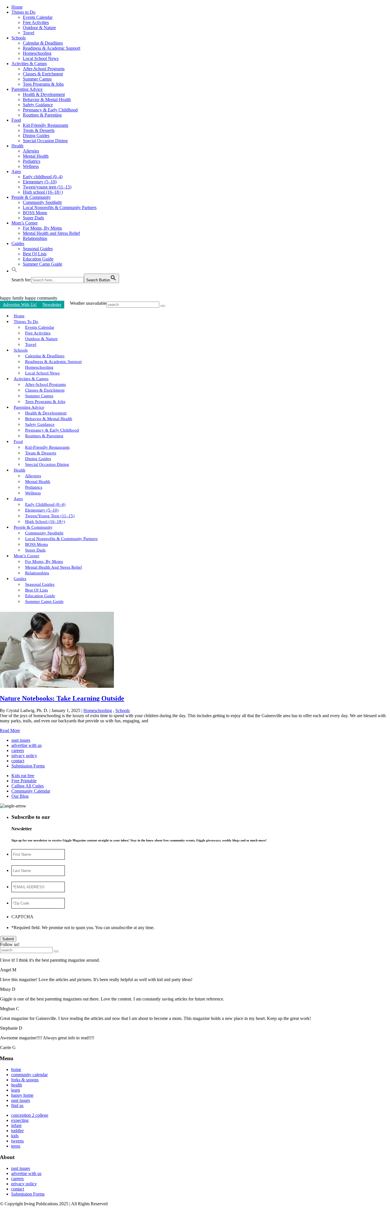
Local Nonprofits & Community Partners (60, 207)
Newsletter (52, 304)
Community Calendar (30, 791)
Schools (18, 37)
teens (15, 1146)
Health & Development (44, 94)
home (16, 1069)
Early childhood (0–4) (43, 176)
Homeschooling (37, 53)
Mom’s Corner (24, 222)
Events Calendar (38, 17)
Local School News (41, 58)
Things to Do (23, 12)
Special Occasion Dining (45, 140)
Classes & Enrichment (43, 73)
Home (17, 7)
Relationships (35, 238)
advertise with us (26, 745)
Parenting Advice (27, 89)
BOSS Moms (35, 212)
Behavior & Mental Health (47, 99)
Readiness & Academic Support (51, 48)
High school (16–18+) (43, 192)
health (16, 1084)
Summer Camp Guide (42, 264)
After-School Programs (44, 68)
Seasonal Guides (38, 248)
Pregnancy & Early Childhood (50, 109)
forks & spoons (25, 1079)
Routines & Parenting (42, 115)
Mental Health (36, 156)
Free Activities (36, 22)
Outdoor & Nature (39, 27)
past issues (20, 740)
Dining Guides (36, 135)
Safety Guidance (38, 104)
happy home (22, 1095)
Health (17, 145)
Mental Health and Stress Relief (51, 233)
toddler (17, 1130)
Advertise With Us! (20, 304)
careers (17, 750)
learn (15, 1090)
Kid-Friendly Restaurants (45, 125)
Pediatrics (31, 161)
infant (16, 1125)
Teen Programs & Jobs (43, 84)
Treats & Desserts (39, 130)
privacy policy (24, 755)
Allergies (31, 151)
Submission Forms (28, 765)
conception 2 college (29, 1115)
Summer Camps (37, 79)
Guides (17, 243)
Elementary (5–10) (40, 181)
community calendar (29, 1074)
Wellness (31, 166)
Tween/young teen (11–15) (47, 187)
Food (16, 120)
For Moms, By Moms (42, 228)
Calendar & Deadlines (43, 43)
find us (17, 1105)
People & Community (31, 197)
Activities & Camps (29, 63)
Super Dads (33, 217)
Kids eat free (22, 775)
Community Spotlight (42, 202)
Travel (28, 32)
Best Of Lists (35, 253)
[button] (14, 270)
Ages (16, 171)
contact (17, 760)
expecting (20, 1120)
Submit (8, 939)
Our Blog (20, 796)
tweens (17, 1140)
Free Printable (24, 780)
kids (15, 1135)
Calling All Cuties (27, 785)
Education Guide (38, 258)
